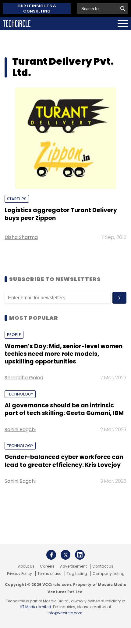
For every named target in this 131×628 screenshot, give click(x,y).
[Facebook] (51, 555)
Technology (20, 394)
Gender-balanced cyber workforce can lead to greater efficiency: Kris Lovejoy (64, 461)
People (14, 334)
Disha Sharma (21, 237)
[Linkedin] (80, 555)
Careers (47, 566)
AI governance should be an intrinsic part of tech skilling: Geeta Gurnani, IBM (64, 409)
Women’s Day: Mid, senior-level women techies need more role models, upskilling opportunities (63, 354)
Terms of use (49, 573)
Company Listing (109, 573)
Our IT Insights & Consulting (36, 8)
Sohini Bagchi (20, 429)
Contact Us (102, 566)
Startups (17, 199)
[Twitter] (65, 555)
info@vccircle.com (65, 612)
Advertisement (73, 566)
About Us (26, 566)
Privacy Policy (19, 573)
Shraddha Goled (24, 377)
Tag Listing (77, 573)
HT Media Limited (35, 606)
